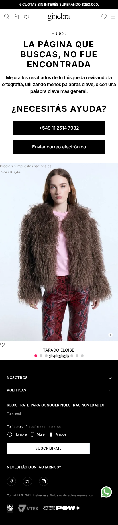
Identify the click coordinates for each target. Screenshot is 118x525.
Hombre (20, 434)
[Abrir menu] (112, 17)
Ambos (61, 434)
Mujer (41, 434)
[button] (35, 355)
